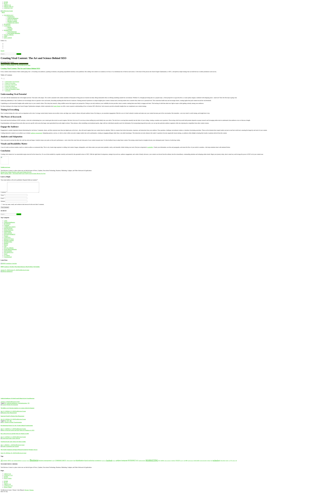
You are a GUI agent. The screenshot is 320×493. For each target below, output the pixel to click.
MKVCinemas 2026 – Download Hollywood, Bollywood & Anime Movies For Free (23, 173)
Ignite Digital (56, 106)
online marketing (167, 460)
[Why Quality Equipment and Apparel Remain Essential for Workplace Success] (160, 446)
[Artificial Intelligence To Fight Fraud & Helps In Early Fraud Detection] (160, 333)
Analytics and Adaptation (11, 87)
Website (3, 201)
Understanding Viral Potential (12, 81)
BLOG (6, 3)
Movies (6, 245)
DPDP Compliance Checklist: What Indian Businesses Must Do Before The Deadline (20, 266)
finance (114, 460)
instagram (124, 460)
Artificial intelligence (12, 18)
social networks (203, 460)
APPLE (9, 460)
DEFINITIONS (8, 228)
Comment (4, 192)
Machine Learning (12, 21)
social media (196, 460)
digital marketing (89, 460)
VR (28, 403)
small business (190, 460)
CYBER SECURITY (13, 22)
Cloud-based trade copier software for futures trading (13, 441)
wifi (236, 460)
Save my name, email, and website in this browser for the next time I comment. (23, 204)
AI (5, 403)
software (208, 460)
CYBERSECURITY (60, 460)
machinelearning (22, 403)
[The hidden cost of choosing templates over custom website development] (160, 404)
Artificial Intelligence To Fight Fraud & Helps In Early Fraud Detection (17, 398)
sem (184, 460)
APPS (5, 36)
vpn (229, 460)
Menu (3, 12)
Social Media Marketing (13, 33)
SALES (178, 460)
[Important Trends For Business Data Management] (160, 413)
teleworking (223, 460)
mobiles (162, 460)
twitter (227, 460)
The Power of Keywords (11, 84)
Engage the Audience (10, 86)
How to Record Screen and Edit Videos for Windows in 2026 (15, 433)
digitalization (80, 460)
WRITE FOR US (8, 6)
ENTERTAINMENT (9, 234)
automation (24, 460)
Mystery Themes (29, 490)
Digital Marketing (12, 31)
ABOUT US (7, 5)
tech (211, 460)
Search (2, 50)
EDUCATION (8, 37)
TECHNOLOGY (8, 15)
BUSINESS (7, 24)
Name (3, 195)
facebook (109, 460)
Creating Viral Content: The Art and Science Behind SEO (20, 68)
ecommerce (98, 460)
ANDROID (5, 460)
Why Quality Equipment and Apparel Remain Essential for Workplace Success (19, 449)
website (233, 460)
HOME (6, 2)
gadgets (118, 460)
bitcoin (28, 460)
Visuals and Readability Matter (12, 89)
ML (11, 420)
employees (104, 460)
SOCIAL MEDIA (9, 34)
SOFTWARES (8, 251)
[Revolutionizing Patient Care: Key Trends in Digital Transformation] (160, 422)
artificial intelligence (12, 403)
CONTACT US (8, 8)
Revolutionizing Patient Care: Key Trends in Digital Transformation (17, 425)
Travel (5, 254)
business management (45, 460)
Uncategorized (8, 257)
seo (186, 460)
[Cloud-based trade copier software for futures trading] (160, 438)
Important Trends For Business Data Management (12, 416)
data (74, 460)
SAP (5, 246)
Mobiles (9, 27)
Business (34, 460)
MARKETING (8, 30)
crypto (53, 460)
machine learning (142, 460)
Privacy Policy (8, 478)
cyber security (69, 460)
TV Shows (7, 255)
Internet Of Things (12, 19)
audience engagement (36, 133)
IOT (8, 420)
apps (13, 460)
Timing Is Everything (10, 83)
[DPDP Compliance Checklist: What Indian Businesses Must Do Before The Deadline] (160, 263)
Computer (10, 28)
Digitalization (10, 16)
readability (150, 147)
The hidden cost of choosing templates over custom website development (17, 408)
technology (216, 460)
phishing (173, 460)
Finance (6, 236)
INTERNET (132, 460)
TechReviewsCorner (25, 65)
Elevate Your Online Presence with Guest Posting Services (16, 172)
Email (3, 198)
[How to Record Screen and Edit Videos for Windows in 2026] (160, 430)
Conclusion (7, 90)
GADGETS (7, 25)
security (181, 460)
